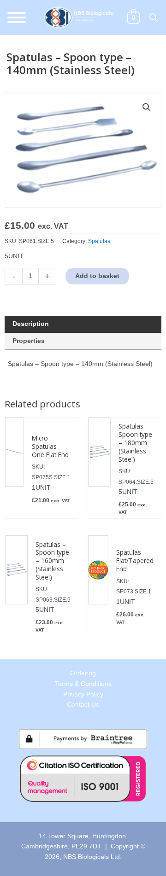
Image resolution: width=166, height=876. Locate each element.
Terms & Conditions (83, 683)
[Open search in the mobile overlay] (153, 17)
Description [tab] (30, 323)
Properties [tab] (28, 340)
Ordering (83, 673)
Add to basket (97, 276)
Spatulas (99, 241)
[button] (146, 107)
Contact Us (83, 704)
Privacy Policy (83, 694)
